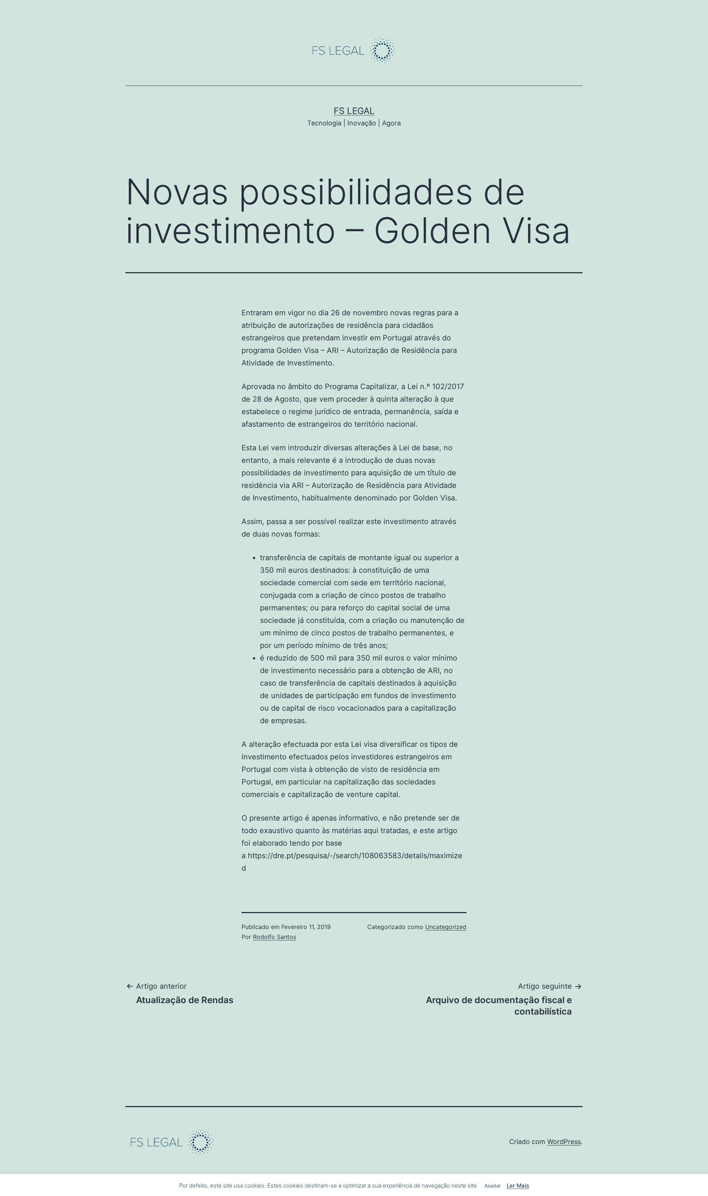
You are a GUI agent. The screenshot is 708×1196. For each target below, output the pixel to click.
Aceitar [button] (493, 1186)
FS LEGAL (354, 110)
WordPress (564, 1141)
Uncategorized (445, 926)
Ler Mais (518, 1185)
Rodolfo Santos (274, 936)
